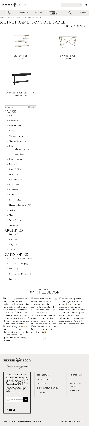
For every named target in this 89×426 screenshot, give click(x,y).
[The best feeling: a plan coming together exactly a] (72, 310)
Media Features (16, 179)
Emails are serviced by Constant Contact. (16, 393)
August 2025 (14, 244)
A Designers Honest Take (20, 258)
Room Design (19, 154)
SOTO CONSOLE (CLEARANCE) (21, 93)
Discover (38, 13)
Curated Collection (52, 13)
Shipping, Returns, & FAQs (20, 205)
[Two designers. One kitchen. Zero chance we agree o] (44, 338)
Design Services (7, 13)
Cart (11, 115)
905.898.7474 (74, 390)
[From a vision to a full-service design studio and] (44, 310)
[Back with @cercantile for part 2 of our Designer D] (16, 310)
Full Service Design (22, 149)
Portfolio (24, 13)
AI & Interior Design (17, 263)
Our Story (69, 13)
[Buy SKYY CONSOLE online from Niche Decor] (67, 41)
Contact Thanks (16, 136)
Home (2, 17)
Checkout (13, 120)
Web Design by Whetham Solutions (73, 421)
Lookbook (13, 174)
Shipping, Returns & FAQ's (47, 388)
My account (14, 184)
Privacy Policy (15, 200)
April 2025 (13, 249)
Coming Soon (15, 126)
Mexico (12, 269)
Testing (12, 210)
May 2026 (13, 239)
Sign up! (25, 399)
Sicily (11, 279)
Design (12, 146)
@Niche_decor (44, 291)
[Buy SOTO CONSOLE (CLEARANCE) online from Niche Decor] (21, 78)
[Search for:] (16, 107)
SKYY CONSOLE (67, 56)
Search (80, 5)
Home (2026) (15, 169)
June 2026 (13, 234)
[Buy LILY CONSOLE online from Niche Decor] (21, 41)
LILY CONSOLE (21, 56)
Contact (82, 13)
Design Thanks (15, 159)
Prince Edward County (19, 274)
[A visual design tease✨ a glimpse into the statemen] (16, 338)
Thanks (12, 215)
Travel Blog (14, 225)
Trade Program (15, 220)
